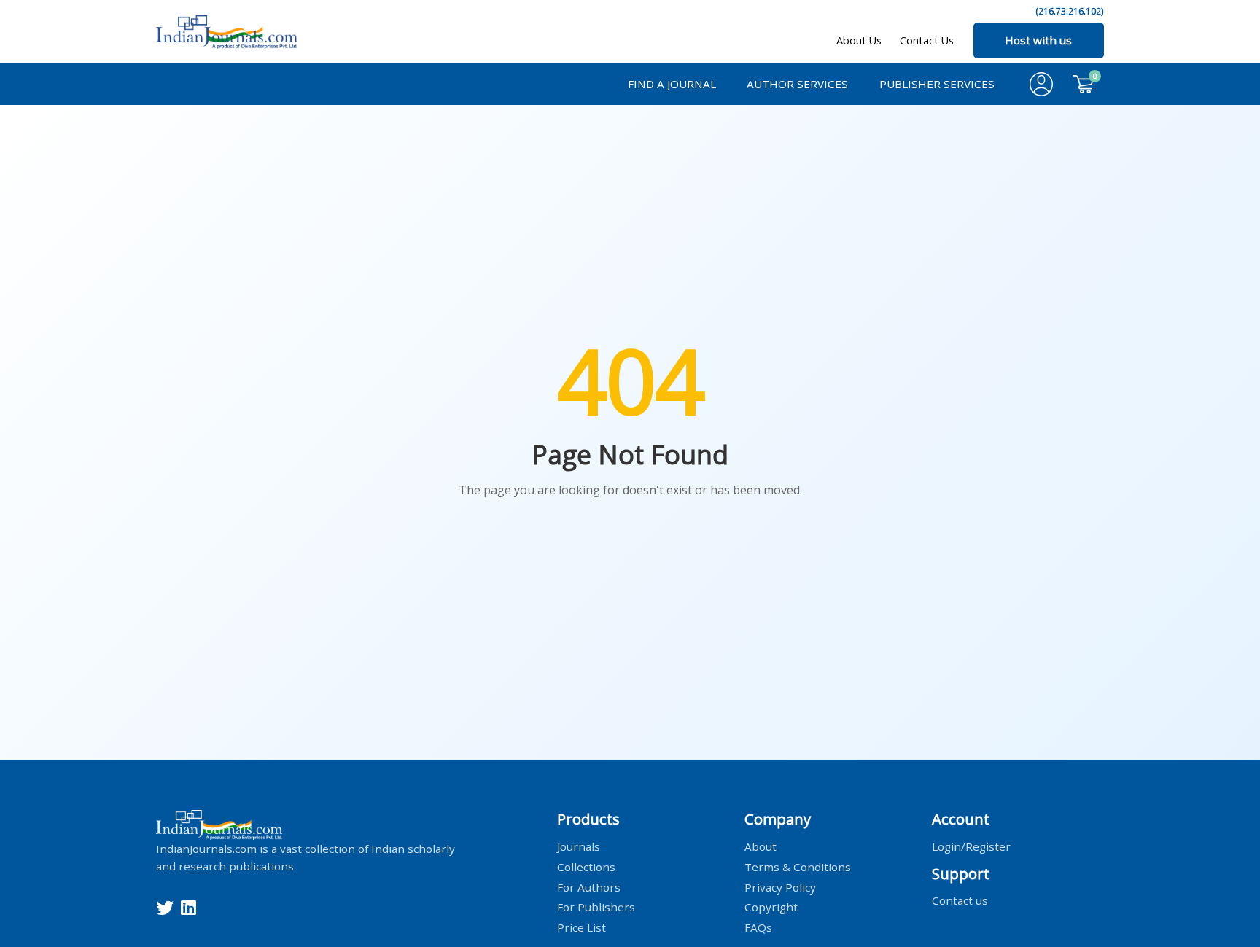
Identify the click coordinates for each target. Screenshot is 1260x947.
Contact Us (927, 40)
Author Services (797, 84)
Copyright (771, 907)
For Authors (589, 886)
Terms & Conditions (797, 866)
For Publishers (596, 907)
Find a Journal (672, 84)
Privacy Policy (780, 886)
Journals (578, 845)
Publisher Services (937, 84)
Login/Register (971, 845)
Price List (581, 927)
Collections (586, 866)
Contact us (960, 900)
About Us (859, 40)
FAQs (758, 927)
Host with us (1038, 40)
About (760, 845)
